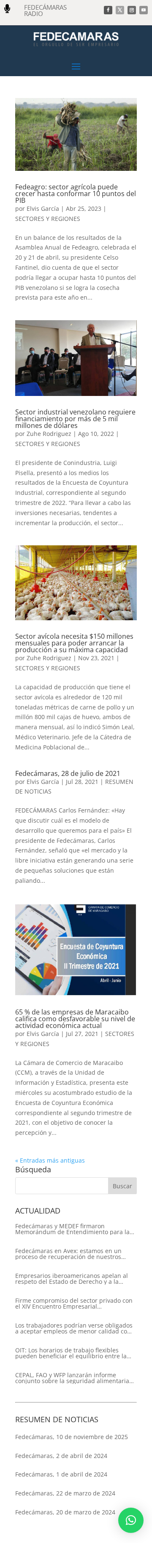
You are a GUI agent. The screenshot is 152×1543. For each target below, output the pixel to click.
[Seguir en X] (120, 10)
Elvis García (43, 208)
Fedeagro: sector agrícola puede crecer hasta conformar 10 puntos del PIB (75, 193)
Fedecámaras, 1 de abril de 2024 (61, 1474)
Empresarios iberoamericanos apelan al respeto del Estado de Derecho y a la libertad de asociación (71, 1279)
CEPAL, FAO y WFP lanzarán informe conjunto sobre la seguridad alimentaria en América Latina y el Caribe (72, 1378)
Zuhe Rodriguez (49, 434)
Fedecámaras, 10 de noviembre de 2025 (71, 1437)
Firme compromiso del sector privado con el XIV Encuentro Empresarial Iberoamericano (74, 1303)
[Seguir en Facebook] (108, 10)
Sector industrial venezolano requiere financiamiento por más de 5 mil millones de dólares (75, 418)
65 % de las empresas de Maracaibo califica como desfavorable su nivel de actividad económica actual (75, 1018)
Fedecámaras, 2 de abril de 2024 (61, 1456)
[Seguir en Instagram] (132, 10)
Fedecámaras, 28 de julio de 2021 (67, 773)
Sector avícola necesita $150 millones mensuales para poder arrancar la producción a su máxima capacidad (74, 643)
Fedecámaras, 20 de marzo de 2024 (65, 1512)
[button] (131, 1520)
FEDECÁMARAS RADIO (45, 10)
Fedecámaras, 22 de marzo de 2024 (65, 1493)
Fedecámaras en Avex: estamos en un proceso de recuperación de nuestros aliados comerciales (68, 1254)
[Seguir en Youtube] (143, 10)
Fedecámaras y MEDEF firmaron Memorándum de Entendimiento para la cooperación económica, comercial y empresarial (72, 1229)
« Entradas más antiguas (50, 1160)
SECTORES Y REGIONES (47, 219)
